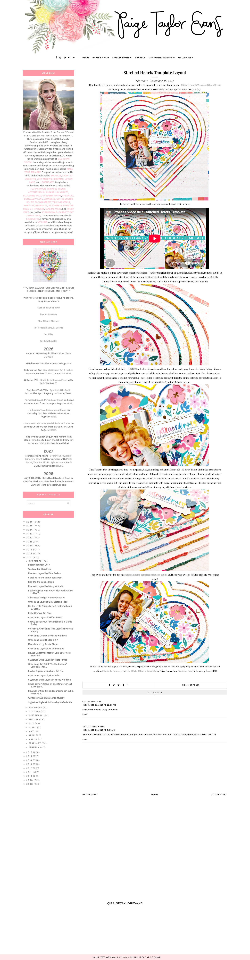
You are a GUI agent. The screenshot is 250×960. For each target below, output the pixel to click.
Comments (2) (190, 685)
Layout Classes (48, 314)
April (32, 735)
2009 (30, 780)
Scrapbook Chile (92, 702)
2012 (29, 768)
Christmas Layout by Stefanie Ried (46, 648)
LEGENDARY (47, 182)
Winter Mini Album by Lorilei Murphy (46, 698)
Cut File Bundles (48, 341)
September (36, 715)
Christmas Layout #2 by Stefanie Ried (48, 602)
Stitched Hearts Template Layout (45, 577)
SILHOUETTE (32, 218)
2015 (29, 756)
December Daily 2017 (39, 564)
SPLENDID (67, 195)
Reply (85, 714)
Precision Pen (185, 670)
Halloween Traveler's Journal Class (47, 410)
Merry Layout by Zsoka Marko (43, 644)
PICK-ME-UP (55, 205)
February (35, 743)
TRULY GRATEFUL (61, 202)
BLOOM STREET (43, 202)
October (35, 711)
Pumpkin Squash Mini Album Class (44, 400)
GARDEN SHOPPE (52, 195)
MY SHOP (42, 222)
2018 (29, 553)
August (34, 719)
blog (85, 57)
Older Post (219, 794)
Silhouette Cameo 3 (112, 670)
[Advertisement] (48, 842)
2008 (30, 784)
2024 (30, 530)
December (36, 561)
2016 (29, 752)
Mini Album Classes (48, 321)
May (32, 731)
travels (140, 57)
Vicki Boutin (39, 462)
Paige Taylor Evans (105, 957)
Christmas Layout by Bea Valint (44, 675)
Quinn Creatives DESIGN (145, 957)
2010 (29, 776)
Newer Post (90, 794)
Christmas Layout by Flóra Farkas (45, 617)
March (33, 739)
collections (120, 57)
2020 (30, 545)
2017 (29, 557)
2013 (29, 764)
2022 (30, 537)
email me (37, 440)
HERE (68, 373)
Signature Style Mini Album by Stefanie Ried (50, 702)
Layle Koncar (56, 462)
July (32, 723)
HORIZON (29, 205)
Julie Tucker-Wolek (93, 727)
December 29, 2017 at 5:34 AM (99, 730)
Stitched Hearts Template (143, 670)
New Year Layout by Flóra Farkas (44, 573)
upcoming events (161, 57)
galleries (184, 57)
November (36, 707)
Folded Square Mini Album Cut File (45, 671)
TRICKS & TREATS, (56, 188)
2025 (30, 526)
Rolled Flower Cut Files (40, 613)
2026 (30, 522)
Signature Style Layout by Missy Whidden (49, 679)
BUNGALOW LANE (33, 198)
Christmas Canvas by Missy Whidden (47, 635)
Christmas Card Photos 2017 (43, 640)
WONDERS (49, 198)
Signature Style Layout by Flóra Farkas (47, 660)
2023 (30, 534)
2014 (29, 760)
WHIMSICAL (41, 205)
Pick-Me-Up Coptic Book (41, 582)
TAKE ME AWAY (53, 208)
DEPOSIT (48, 356)
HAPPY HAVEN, (39, 188)
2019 (29, 550)
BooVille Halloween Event (54, 380)
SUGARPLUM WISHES (57, 192)
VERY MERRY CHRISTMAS (50, 179)
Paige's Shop (100, 57)
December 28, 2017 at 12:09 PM (100, 705)
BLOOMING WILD (32, 195)
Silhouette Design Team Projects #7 (46, 597)
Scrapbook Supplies (48, 307)
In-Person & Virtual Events (48, 327)
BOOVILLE (56, 175)
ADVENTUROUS (36, 192)
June (32, 727)
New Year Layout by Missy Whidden (46, 586)
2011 (29, 772)
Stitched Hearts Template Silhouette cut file (146, 574)
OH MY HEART (37, 208)
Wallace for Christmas (39, 569)
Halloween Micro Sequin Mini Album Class (47, 423)
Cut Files (48, 334)
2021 (29, 542)
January (34, 747)
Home (155, 794)
